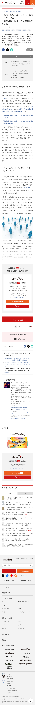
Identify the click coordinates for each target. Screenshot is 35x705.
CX (19, 605)
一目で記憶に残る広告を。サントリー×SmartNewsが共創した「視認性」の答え (18, 519)
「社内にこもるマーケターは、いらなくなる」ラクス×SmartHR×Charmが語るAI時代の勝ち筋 (18, 539)
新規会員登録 (18, 301)
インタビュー (5, 621)
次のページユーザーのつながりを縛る (17, 319)
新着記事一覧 (6, 593)
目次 (17, 56)
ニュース (4, 587)
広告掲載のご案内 (9, 580)
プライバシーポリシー (12, 690)
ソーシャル (18, 30)
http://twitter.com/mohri (22, 409)
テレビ (3, 605)
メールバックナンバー (18, 297)
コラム (13, 30)
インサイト (5, 612)
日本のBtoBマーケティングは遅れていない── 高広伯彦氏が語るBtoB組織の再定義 (18, 508)
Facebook (8, 30)
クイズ (20, 625)
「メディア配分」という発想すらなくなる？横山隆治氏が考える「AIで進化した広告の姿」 (18, 545)
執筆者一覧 (21, 628)
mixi (3, 30)
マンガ (3, 625)
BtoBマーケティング (23, 601)
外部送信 (9, 693)
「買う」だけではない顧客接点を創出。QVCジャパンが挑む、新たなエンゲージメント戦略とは (18, 529)
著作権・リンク (10, 676)
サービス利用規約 (11, 688)
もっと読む (6, 372)
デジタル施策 (5, 608)
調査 (19, 621)
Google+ (24, 30)
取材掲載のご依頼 (26, 580)
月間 (25, 493)
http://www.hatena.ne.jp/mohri (19, 407)
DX (2, 601)
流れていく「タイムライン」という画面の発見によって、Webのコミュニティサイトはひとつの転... (18, 364)
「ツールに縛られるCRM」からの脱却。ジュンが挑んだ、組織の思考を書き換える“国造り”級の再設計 (18, 534)
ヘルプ (8, 674)
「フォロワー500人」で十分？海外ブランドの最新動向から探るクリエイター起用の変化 (18, 513)
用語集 (4, 640)
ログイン (18, 306)
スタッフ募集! (10, 678)
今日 (10, 493)
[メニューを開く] (2, 2)
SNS (19, 608)
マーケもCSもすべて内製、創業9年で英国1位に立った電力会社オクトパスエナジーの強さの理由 (18, 524)
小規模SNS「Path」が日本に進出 (21, 61)
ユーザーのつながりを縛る (20, 71)
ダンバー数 (26, 187)
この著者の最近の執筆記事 (18, 419)
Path (4, 98)
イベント (4, 634)
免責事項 (9, 683)
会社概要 (9, 685)
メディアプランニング (24, 612)
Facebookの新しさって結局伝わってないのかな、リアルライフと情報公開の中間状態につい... (18, 359)
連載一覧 (4, 628)
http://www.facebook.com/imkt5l (19, 413)
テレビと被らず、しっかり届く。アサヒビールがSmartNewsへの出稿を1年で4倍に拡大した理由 (17, 503)
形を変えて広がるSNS (18, 77)
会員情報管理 (10, 681)
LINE (29, 30)
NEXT (29, 327)
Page (6, 74)
